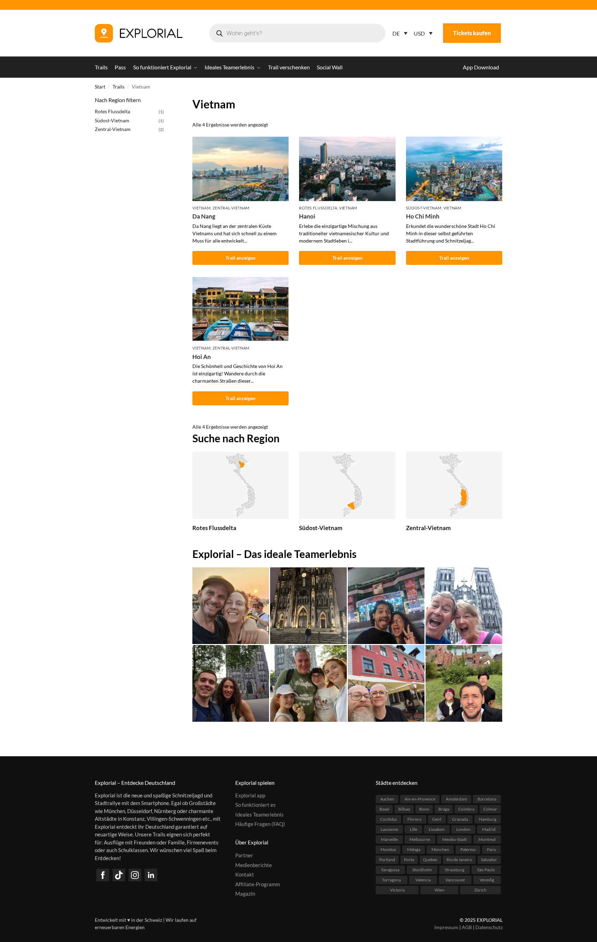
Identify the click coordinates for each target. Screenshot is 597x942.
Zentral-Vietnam (231, 208)
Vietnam (201, 208)
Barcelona (486, 799)
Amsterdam (456, 799)
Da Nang (203, 216)
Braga (443, 809)
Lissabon (437, 829)
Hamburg (487, 819)
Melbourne (420, 839)
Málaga (413, 849)
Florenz (414, 819)
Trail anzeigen (240, 258)
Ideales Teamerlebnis (259, 814)
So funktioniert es (255, 805)
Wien (439, 890)
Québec (430, 859)
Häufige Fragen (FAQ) (260, 824)
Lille (413, 829)
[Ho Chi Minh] (454, 169)
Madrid (489, 829)
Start (100, 87)
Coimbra (466, 809)
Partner (244, 855)
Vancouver (455, 879)
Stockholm (422, 869)
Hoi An (201, 356)
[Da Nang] (240, 169)
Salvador (489, 859)
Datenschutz (489, 927)
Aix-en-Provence (420, 799)
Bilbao (404, 809)
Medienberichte (253, 865)
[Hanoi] (347, 169)
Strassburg (454, 869)
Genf (436, 819)
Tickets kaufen (472, 33)
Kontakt (244, 874)
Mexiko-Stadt (454, 839)
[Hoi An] (240, 309)
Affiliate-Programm (257, 884)
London (463, 829)
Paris (491, 849)
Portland (387, 859)
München (440, 849)
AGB (467, 927)
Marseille (389, 839)
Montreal (487, 839)
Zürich (480, 890)
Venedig (487, 879)
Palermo (468, 849)
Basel (384, 809)
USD (419, 33)
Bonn (424, 809)
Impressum (446, 927)
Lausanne (389, 829)
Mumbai (388, 849)
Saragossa (390, 869)
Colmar (490, 809)
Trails (118, 87)
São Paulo (486, 869)
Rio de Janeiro (459, 859)
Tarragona (391, 879)
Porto (409, 859)
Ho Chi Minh (422, 216)
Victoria (397, 890)
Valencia (423, 879)
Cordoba (388, 819)
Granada (460, 819)
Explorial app (250, 795)
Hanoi (307, 216)
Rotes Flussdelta (318, 208)
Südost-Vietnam (424, 208)
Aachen (387, 799)
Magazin (245, 893)
